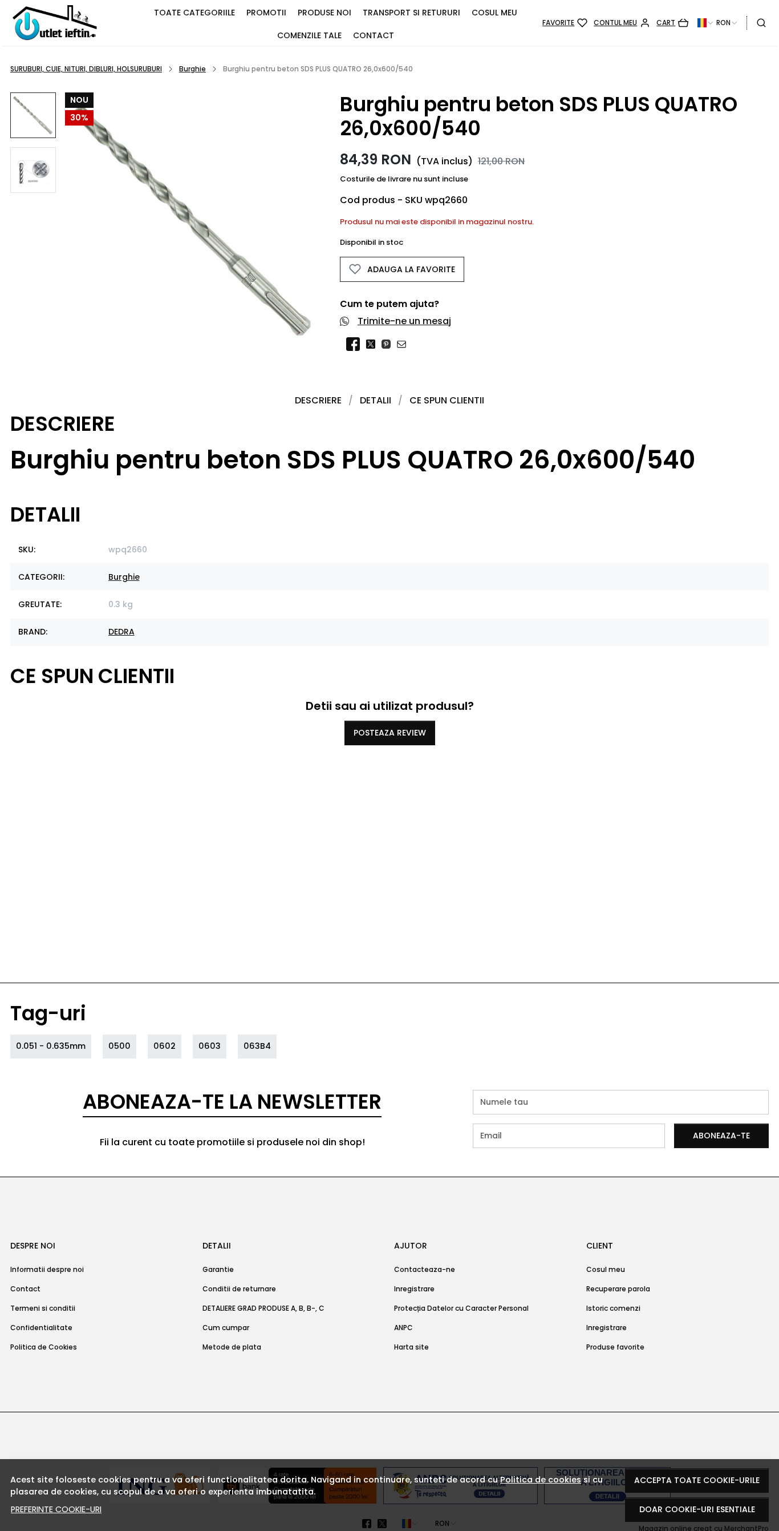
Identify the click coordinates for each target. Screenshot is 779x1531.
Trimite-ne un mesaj (404, 321)
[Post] (374, 344)
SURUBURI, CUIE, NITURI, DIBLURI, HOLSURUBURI (86, 69)
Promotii (266, 12)
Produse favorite (615, 1347)
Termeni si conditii (42, 1308)
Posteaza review (390, 732)
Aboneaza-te (721, 1135)
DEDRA (121, 631)
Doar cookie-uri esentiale (697, 1509)
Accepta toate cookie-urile (697, 1480)
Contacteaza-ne (424, 1269)
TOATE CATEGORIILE (194, 12)
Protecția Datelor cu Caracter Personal (461, 1308)
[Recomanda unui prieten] (404, 344)
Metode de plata (231, 1347)
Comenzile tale (309, 35)
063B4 (257, 1046)
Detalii (375, 400)
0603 (209, 1046)
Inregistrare (414, 1289)
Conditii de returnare (239, 1289)
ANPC (403, 1327)
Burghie (192, 69)
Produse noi (324, 12)
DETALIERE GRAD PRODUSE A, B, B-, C (263, 1308)
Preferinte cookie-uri (56, 1509)
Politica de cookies (540, 1479)
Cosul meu (494, 12)
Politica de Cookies (43, 1347)
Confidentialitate (41, 1327)
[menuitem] (33, 115)
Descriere (318, 400)
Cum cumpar (225, 1327)
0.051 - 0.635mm (51, 1046)
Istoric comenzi (613, 1308)
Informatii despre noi (47, 1269)
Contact (373, 35)
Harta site (411, 1347)
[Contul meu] (622, 23)
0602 (164, 1046)
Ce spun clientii (446, 400)
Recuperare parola (618, 1289)
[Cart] (672, 23)
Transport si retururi (411, 12)
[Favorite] (564, 23)
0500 (119, 1046)
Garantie (218, 1269)
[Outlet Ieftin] (69, 22)
